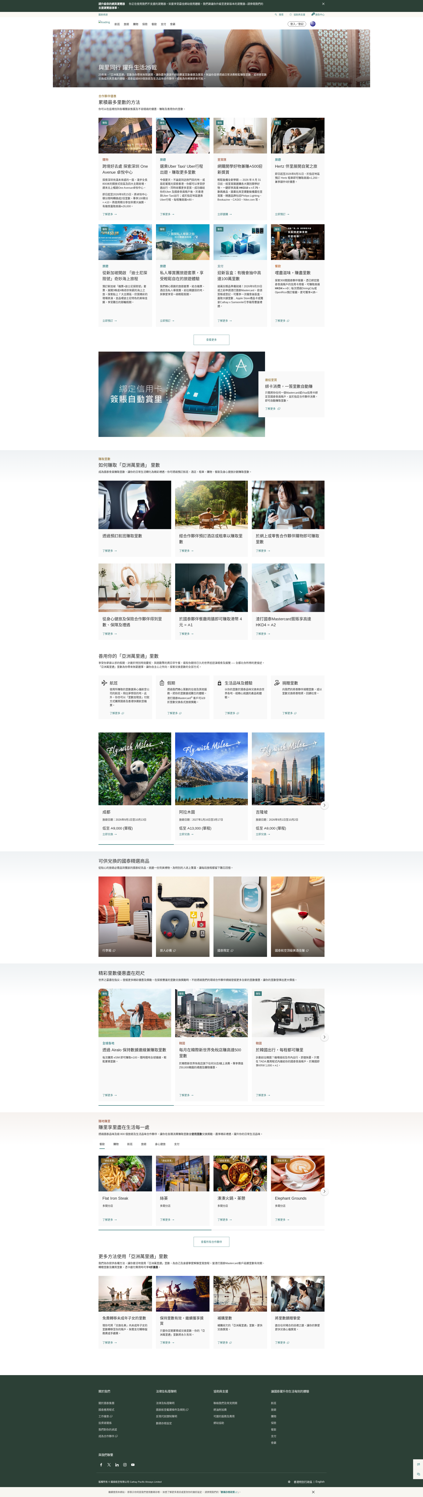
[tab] (102, 1144)
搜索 (281, 14)
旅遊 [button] (126, 24)
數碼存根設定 (164, 1423)
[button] (109, 214)
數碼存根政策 (228, 1492)
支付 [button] (163, 24)
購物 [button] (135, 24)
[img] (323, 4)
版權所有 (103, 1481)
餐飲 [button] (154, 24)
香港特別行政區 (303, 1482)
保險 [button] (145, 24)
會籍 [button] (172, 24)
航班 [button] (117, 24)
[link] (181, 394)
